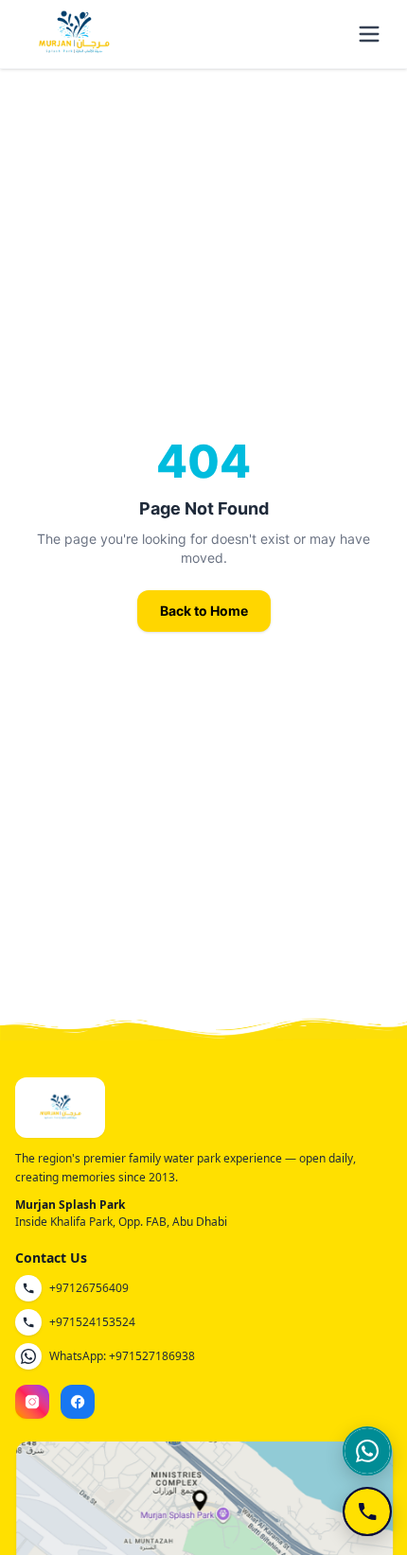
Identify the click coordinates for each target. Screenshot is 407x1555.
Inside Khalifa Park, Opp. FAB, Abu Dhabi (121, 1222)
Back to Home (204, 611)
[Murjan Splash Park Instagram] (32, 1402)
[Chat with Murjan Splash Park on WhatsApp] (367, 1451)
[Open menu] (369, 34)
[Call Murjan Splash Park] (367, 1511)
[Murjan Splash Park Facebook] (78, 1402)
